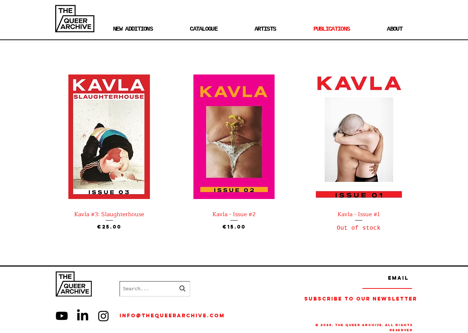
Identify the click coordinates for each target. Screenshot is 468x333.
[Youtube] (62, 316)
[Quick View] (109, 137)
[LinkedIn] (83, 316)
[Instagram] (103, 316)
